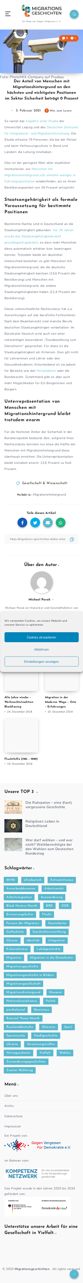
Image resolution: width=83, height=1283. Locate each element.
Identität (33, 940)
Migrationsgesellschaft (23, 983)
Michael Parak (39, 599)
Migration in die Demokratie (51, 957)
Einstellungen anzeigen (41, 661)
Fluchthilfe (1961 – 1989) (21, 759)
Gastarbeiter (57, 923)
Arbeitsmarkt (54, 888)
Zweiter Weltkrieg (19, 1070)
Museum (55, 992)
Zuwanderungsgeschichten (26, 1061)
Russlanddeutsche (19, 1027)
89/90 (10, 880)
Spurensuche (15, 1035)
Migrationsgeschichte (22, 966)
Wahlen (65, 1053)
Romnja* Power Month (23, 1018)
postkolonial (15, 1009)
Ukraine (12, 1044)
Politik (51, 1001)
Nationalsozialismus (21, 1001)
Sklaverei (49, 1027)
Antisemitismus (61, 880)
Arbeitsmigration (19, 897)
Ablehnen (41, 649)
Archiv (9, 1106)
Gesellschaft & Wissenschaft (45, 483)
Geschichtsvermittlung (49, 932)
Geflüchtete (15, 932)
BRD (49, 906)
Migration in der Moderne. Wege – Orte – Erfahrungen (60, 702)
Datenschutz (13, 1116)
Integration (56, 940)
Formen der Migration (22, 923)
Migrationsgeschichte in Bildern (30, 975)
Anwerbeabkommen (21, 888)
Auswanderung (52, 897)
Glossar (12, 940)
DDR (65, 906)
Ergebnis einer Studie (42, 121)
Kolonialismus (17, 949)
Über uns (11, 1096)
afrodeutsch (33, 880)
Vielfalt (45, 1053)
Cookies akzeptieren (41, 637)
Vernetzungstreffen (41, 1044)
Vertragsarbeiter (18, 1053)
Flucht (46, 914)
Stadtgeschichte (46, 1035)
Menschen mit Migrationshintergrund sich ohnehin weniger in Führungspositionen (40, 175)
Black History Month (21, 906)
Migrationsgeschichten (32, 1269)
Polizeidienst (46, 371)
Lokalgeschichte (49, 949)
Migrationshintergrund (49, 494)
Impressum (12, 1126)
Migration (13, 957)
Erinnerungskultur (19, 914)
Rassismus (41, 1009)
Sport (68, 1027)
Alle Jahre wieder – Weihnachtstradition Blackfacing (18, 702)
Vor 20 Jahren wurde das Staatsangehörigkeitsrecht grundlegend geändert (39, 236)
